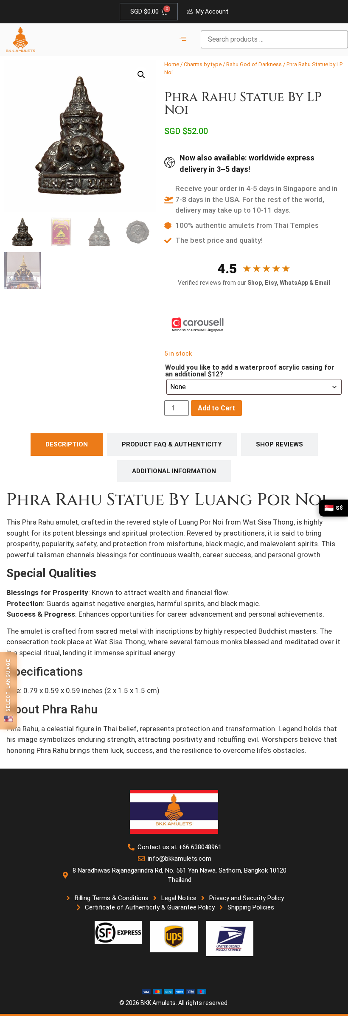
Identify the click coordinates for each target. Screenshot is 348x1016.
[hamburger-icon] (182, 39)
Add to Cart (216, 408)
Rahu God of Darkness (254, 64)
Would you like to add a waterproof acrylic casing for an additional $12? (249, 371)
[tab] (67, 444)
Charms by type (203, 64)
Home (171, 64)
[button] (141, 74)
